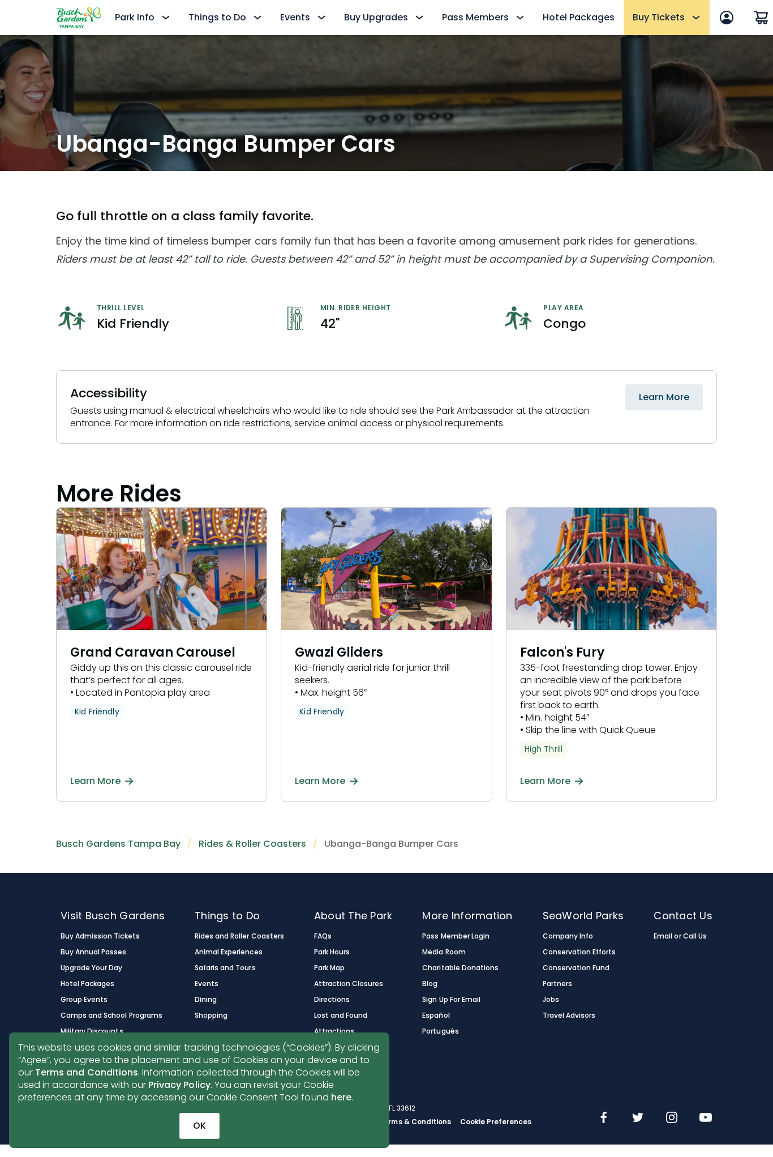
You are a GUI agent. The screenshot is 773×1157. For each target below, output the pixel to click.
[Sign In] (727, 17)
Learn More (664, 397)
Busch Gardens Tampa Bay (118, 843)
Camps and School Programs (111, 1015)
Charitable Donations (460, 967)
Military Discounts (92, 1031)
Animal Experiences (229, 952)
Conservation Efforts (579, 952)
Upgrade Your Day (91, 967)
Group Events (84, 999)
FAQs (323, 936)
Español (435, 1015)
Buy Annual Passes (94, 952)
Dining (206, 999)
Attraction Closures (349, 983)
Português (440, 1031)
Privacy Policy (179, 1084)
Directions (332, 999)
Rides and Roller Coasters (239, 936)
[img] (604, 1118)
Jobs (551, 999)
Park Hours (332, 952)
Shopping (211, 1015)
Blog (429, 983)
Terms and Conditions (86, 1072)
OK (199, 1125)
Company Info (568, 936)
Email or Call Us (680, 936)
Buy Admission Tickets (100, 936)
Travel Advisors (569, 1015)
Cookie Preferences (496, 1121)
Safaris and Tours (225, 967)
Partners (557, 983)
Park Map (329, 967)
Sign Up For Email (451, 999)
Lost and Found (340, 1015)
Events (206, 983)
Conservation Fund (576, 967)
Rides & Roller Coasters (252, 843)
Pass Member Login (455, 936)
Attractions (334, 1031)
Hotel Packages (579, 17)
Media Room (443, 952)
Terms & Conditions (415, 1121)
